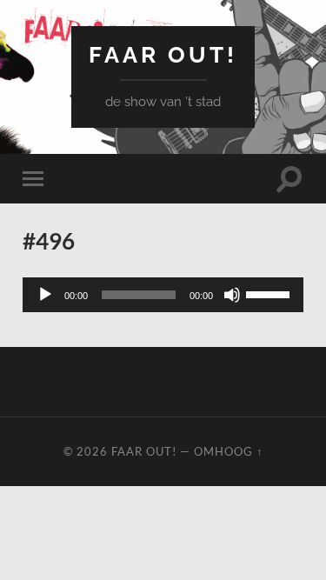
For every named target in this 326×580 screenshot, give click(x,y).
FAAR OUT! (163, 54)
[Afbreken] (232, 294)
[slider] (270, 293)
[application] (163, 294)
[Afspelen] (45, 294)
